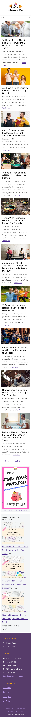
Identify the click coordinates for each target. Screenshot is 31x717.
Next (17, 461)
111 (11, 461)
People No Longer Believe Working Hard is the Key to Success (15, 350)
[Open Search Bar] (29, 17)
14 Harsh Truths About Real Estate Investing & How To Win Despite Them (13, 44)
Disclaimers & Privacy (13, 711)
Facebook (7, 688)
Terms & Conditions (20, 708)
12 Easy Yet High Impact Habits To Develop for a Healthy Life (14, 308)
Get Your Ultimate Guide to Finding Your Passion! (15, 510)
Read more (6, 108)
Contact (21, 711)
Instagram (7, 697)
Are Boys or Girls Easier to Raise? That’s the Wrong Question (15, 90)
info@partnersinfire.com (13, 676)
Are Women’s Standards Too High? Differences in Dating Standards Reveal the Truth (14, 267)
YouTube (6, 701)
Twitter (6, 692)
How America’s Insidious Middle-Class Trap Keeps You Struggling (15, 392)
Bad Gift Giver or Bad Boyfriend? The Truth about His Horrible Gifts (14, 133)
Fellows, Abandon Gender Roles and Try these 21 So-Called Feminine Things (15, 436)
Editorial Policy (9, 708)
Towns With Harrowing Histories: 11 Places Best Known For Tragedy (14, 220)
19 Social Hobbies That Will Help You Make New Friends (14, 175)
